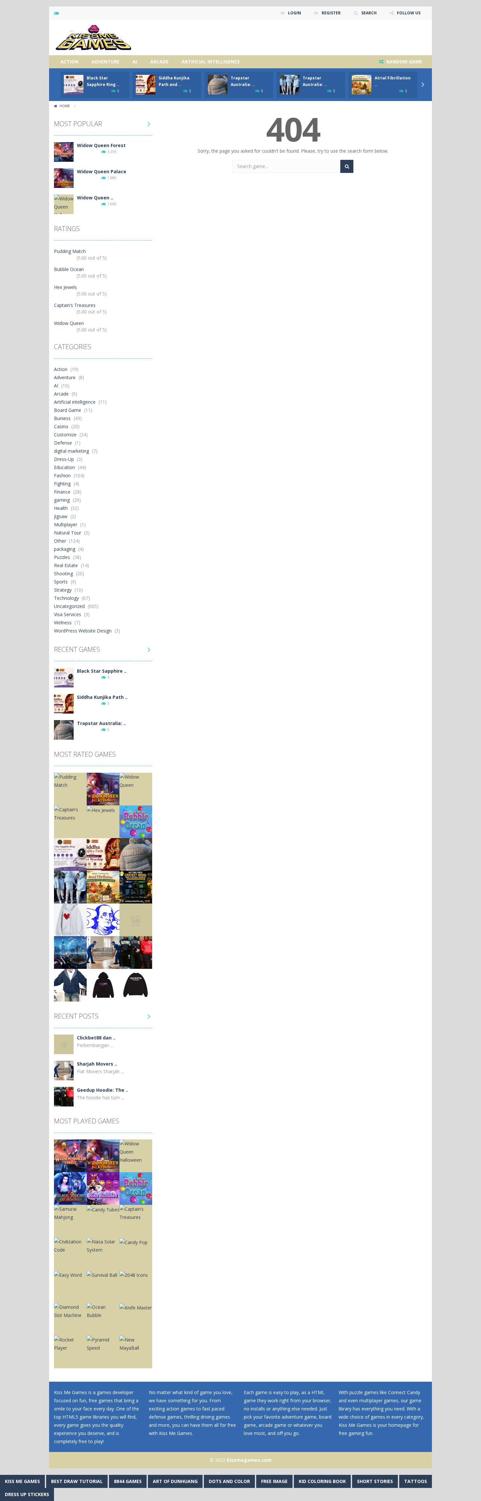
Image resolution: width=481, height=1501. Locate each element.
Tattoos (415, 1481)
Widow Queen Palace (101, 171)
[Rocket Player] (70, 1343)
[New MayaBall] (135, 1343)
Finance (62, 492)
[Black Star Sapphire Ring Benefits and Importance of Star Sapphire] (64, 677)
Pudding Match (70, 251)
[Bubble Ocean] (135, 821)
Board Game (67, 410)
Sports (61, 582)
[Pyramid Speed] (103, 1343)
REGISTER (331, 13)
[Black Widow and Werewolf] (70, 1188)
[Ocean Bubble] (103, 1310)
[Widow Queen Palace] (64, 178)
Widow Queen (69, 323)
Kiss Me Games (22, 1481)
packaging (64, 549)
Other (60, 541)
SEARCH (369, 13)
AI (135, 62)
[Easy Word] (68, 1274)
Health (61, 508)
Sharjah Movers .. (97, 1064)
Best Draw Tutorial (77, 1481)
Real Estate (66, 565)
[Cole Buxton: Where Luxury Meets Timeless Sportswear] (135, 985)
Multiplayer (65, 524)
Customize (65, 434)
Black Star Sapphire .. (102, 671)
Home (65, 106)
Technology (66, 598)
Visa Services (67, 614)
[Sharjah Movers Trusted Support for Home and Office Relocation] (103, 952)
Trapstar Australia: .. (101, 723)
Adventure (105, 62)
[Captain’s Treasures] (70, 813)
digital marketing (71, 451)
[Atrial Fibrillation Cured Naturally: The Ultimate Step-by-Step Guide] (103, 887)
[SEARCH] (346, 166)
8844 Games (128, 1481)
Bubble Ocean (69, 269)
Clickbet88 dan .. (96, 1038)
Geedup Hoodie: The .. (102, 1090)
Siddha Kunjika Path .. (102, 697)
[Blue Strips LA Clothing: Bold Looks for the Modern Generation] (103, 919)
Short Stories (375, 1481)
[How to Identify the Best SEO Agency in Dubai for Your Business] (70, 952)
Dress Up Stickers (27, 1494)
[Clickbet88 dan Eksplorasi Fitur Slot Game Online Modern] (135, 919)
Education (64, 467)
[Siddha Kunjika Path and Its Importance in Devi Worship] (64, 703)
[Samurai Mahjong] (70, 1212)
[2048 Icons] (133, 1274)
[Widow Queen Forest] (64, 151)
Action (70, 62)
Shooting (63, 573)
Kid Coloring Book (322, 1481)
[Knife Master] (135, 1307)
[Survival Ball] (102, 1274)
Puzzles (62, 557)
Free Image (274, 1481)
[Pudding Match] (70, 780)
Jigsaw (60, 516)
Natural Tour (67, 533)
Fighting (62, 484)
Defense (63, 443)
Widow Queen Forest (101, 145)
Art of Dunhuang (175, 1481)
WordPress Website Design (83, 631)
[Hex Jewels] (101, 809)
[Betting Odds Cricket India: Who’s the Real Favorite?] (135, 887)
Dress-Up (64, 459)
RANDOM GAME (403, 62)
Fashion (62, 475)
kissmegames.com (249, 1460)
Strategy (63, 590)
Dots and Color (229, 1481)
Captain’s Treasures (75, 305)
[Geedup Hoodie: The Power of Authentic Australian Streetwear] (135, 952)
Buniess (62, 418)
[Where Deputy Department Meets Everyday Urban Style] (70, 985)
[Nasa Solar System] (103, 1245)
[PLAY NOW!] (73, 84)
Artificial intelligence (211, 62)
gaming (62, 500)
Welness (63, 622)
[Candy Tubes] (103, 1209)
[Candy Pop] (133, 1242)
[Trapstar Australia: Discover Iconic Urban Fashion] (70, 887)
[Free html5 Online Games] (93, 37)
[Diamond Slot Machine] (70, 1310)
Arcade (159, 62)
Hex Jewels (65, 287)
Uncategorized (69, 606)
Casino (61, 426)
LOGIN (294, 13)
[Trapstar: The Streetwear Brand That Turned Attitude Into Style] (103, 985)
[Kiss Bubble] (103, 1188)
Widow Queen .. (95, 197)
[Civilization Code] (70, 1245)
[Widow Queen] (135, 780)
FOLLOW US (408, 13)
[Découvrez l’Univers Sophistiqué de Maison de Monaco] (70, 919)
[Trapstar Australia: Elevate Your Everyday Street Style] (64, 729)
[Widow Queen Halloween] (64, 206)
